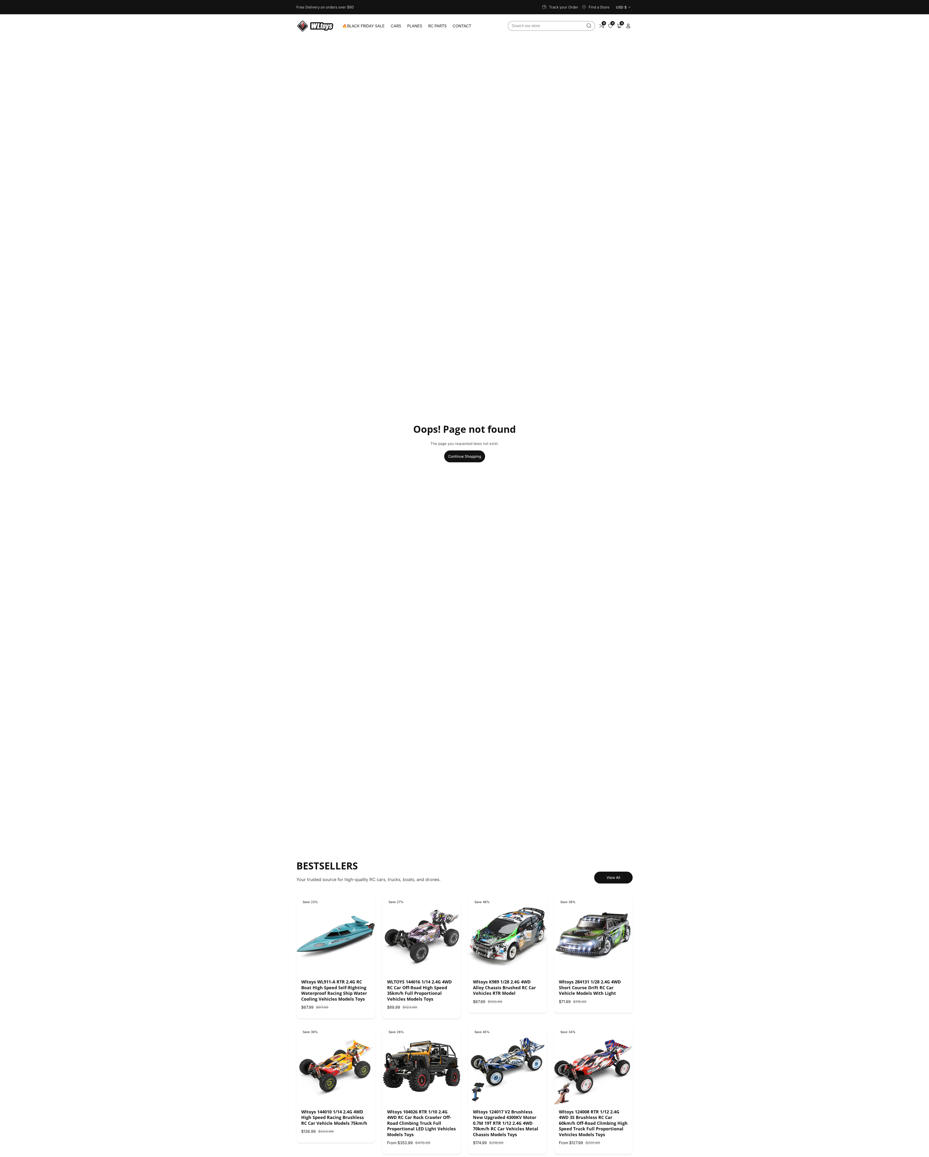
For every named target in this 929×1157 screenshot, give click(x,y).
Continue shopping (464, 456)
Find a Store (599, 7)
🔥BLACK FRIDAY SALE (363, 25)
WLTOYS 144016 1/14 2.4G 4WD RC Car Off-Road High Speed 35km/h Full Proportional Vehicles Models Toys (419, 990)
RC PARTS (437, 25)
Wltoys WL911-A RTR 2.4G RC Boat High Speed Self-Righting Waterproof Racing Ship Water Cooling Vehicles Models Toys (334, 990)
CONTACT (462, 25)
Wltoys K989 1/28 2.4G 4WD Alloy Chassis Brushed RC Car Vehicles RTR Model (504, 987)
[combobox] (551, 26)
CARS (396, 25)
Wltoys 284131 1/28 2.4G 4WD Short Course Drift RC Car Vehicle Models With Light (590, 987)
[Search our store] (589, 26)
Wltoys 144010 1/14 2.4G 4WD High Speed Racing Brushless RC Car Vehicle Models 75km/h (334, 1117)
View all (613, 877)
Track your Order (563, 7)
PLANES (414, 25)
